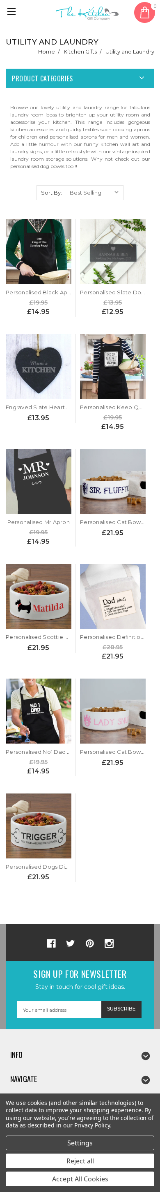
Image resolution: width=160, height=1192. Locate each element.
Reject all (80, 1160)
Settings (80, 1142)
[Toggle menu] (12, 12)
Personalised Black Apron (41, 292)
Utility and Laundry (129, 51)
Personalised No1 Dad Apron (45, 751)
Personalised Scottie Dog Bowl (49, 637)
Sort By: (51, 192)
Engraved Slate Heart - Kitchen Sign (55, 407)
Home (46, 51)
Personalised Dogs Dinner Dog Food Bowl (64, 866)
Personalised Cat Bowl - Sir (117, 522)
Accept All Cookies (80, 1178)
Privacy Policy (92, 1125)
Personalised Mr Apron (38, 522)
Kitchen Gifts (80, 51)
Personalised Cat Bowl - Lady (120, 751)
